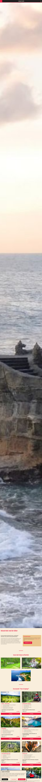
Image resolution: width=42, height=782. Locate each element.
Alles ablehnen (13, 779)
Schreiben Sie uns (27, 642)
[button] (1, 1)
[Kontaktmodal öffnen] (41, 1)
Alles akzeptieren (22, 779)
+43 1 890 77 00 (36, 639)
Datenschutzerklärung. (6, 777)
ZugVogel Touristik (21, 1)
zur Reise (10, 713)
